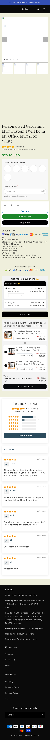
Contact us (10, 660)
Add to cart (25, 314)
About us (9, 654)
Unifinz (20, 735)
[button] (5, 9)
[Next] (45, 39)
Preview (25, 211)
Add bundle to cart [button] (25, 386)
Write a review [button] (25, 435)
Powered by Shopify (31, 735)
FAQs (7, 665)
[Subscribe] (42, 715)
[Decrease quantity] (10, 295)
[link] (8, 335)
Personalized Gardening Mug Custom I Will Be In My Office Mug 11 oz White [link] (29, 332)
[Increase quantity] (22, 295)
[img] (10, 459)
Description (9, 231)
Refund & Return (12, 687)
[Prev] (4, 39)
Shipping (16, 149)
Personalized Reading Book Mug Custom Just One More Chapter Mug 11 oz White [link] (29, 349)
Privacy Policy (11, 693)
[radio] (25, 290)
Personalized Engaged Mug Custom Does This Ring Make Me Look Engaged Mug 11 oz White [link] (29, 362)
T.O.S (7, 699)
